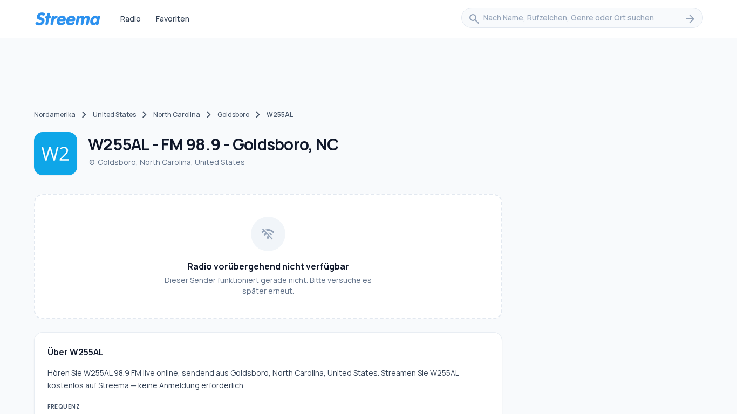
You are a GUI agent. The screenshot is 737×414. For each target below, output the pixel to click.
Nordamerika (55, 114)
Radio (130, 18)
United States (114, 114)
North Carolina (176, 114)
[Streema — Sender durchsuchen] (67, 18)
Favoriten (172, 18)
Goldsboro (233, 114)
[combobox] (582, 19)
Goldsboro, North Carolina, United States (166, 162)
